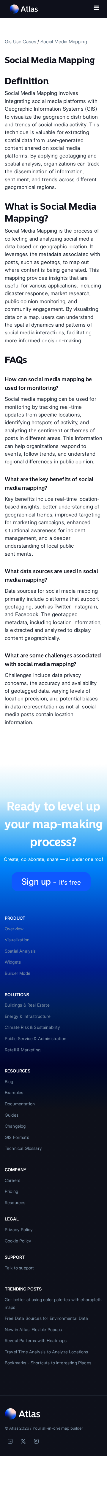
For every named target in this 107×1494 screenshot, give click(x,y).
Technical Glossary (23, 1148)
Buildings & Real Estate (27, 1004)
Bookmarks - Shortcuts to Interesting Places (48, 1362)
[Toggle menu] (96, 9)
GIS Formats (17, 1137)
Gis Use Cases (20, 41)
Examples (14, 1092)
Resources (15, 1202)
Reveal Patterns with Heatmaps (36, 1340)
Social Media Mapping (63, 41)
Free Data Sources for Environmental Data (46, 1318)
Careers (12, 1180)
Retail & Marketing (22, 1049)
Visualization (17, 939)
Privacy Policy (19, 1229)
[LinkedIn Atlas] (10, 1441)
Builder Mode (17, 973)
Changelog (15, 1126)
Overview (14, 928)
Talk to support (19, 1267)
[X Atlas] (23, 1441)
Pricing (11, 1191)
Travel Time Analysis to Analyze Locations (46, 1351)
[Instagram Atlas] (36, 1441)
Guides (11, 1115)
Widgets (13, 961)
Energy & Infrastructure (28, 1016)
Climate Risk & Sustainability (32, 1027)
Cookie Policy (18, 1240)
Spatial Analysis (20, 950)
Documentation (20, 1103)
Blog (9, 1081)
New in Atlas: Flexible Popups (33, 1329)
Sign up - (51, 881)
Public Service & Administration (35, 1038)
